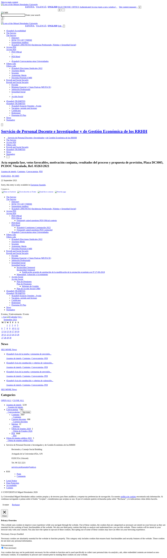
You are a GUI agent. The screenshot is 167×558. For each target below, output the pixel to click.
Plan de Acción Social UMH (28, 288)
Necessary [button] (5, 534)
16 (10, 331)
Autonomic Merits (18, 75)
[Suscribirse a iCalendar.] (12, 317)
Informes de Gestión (30, 286)
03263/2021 (6, 176)
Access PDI (11, 47)
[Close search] (2, 20)
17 (13, 331)
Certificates (16, 110)
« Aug (4, 317)
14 (5, 331)
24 (13, 335)
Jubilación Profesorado (20, 89)
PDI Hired (15, 56)
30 (10, 338)
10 (13, 328)
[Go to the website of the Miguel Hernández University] (19, 4)
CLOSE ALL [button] (18, 400)
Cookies (9, 488)
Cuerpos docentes (18, 419)
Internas (14, 424)
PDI (41, 171)
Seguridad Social (18, 92)
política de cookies (128, 496)
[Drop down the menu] (63, 10)
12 (18, 328)
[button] (11, 35)
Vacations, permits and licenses (24, 108)
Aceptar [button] (5, 505)
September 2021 (10, 320)
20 (2, 335)
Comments (21, 476)
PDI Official (16, 52)
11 (15, 328)
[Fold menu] (64, 26)
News (8, 118)
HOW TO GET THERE (21, 40)
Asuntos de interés (8, 171)
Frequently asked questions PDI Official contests (37, 220)
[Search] (2, 18)
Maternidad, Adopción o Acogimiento (32, 274)
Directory (15, 38)
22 (8, 335)
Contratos (21, 171)
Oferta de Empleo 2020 (21, 429)
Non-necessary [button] (7, 545)
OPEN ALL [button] (6, 400)
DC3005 (15, 176)
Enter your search (33, 15)
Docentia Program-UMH (21, 78)
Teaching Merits (18, 71)
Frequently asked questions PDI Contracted (34, 230)
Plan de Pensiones (24, 281)
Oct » (20, 317)
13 (2, 331)
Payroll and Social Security (17, 80)
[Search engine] (139, 7)
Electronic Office (68, 7)
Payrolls (14, 85)
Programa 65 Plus (18, 115)
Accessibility (11, 485)
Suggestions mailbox (20, 42)
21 (5, 335)
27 (2, 338)
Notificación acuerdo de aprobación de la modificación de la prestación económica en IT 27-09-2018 (63, 272)
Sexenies (15, 73)
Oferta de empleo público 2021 (19, 438)
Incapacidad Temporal (26, 267)
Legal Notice (11, 481)
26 (18, 335)
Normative (10, 120)
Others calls (11, 64)
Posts (19, 474)
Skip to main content (9, 2)
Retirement (15, 113)
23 (10, 335)
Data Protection (12, 483)
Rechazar (16, 505)
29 (8, 338)
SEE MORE (9, 349)
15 (8, 331)
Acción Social (17, 96)
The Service (11, 33)
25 (15, 335)
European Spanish (38, 185)
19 (18, 331)
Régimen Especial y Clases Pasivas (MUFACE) (31, 87)
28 (5, 338)
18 (15, 331)
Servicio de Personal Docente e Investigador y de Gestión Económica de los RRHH (74, 131)
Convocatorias (32, 171)
